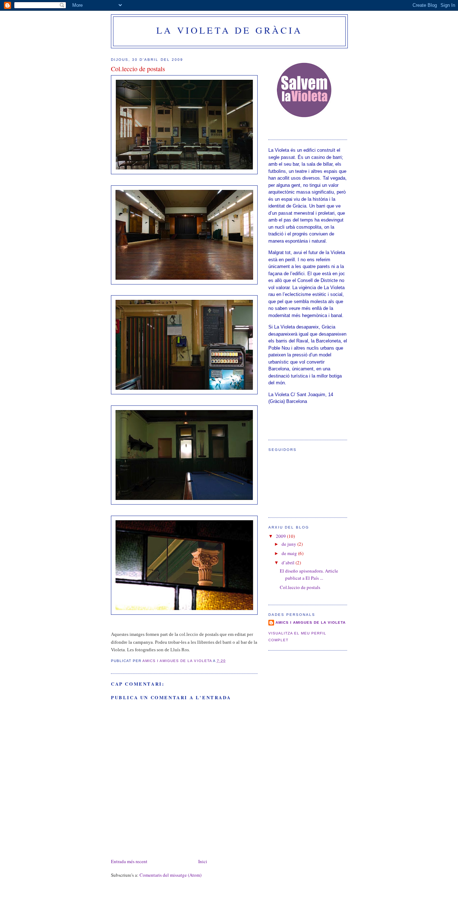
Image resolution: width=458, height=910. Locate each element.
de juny (289, 544)
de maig (290, 553)
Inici (202, 861)
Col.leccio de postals (300, 587)
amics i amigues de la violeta (311, 622)
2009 (281, 536)
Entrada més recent (129, 861)
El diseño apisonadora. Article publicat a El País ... (309, 574)
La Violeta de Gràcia (229, 30)
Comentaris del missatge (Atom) (170, 875)
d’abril (289, 562)
